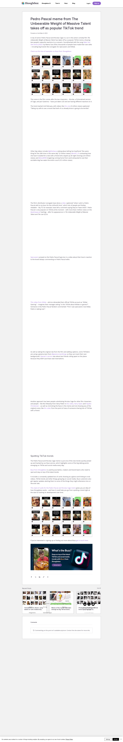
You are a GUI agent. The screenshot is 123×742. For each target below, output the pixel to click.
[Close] (121, 739)
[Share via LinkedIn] (39, 577)
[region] (88, 3)
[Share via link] (43, 577)
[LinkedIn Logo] (85, 604)
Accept (116, 739)
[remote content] (61, 129)
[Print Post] (48, 577)
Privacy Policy (69, 739)
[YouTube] (93, 604)
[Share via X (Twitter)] (35, 577)
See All (99, 588)
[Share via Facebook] (31, 577)
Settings (108, 739)
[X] (89, 604)
